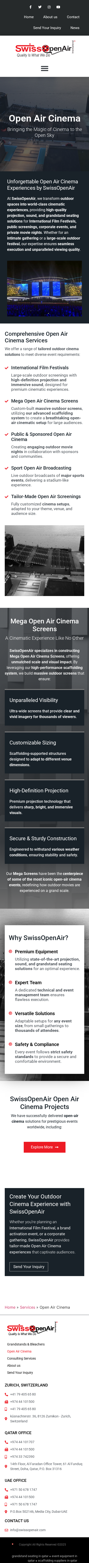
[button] (44, 68)
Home (29, 17)
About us (50, 17)
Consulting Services (21, 1358)
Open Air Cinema (19, 1351)
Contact (73, 17)
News (75, 28)
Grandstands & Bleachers (26, 1344)
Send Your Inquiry (47, 28)
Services (27, 1307)
